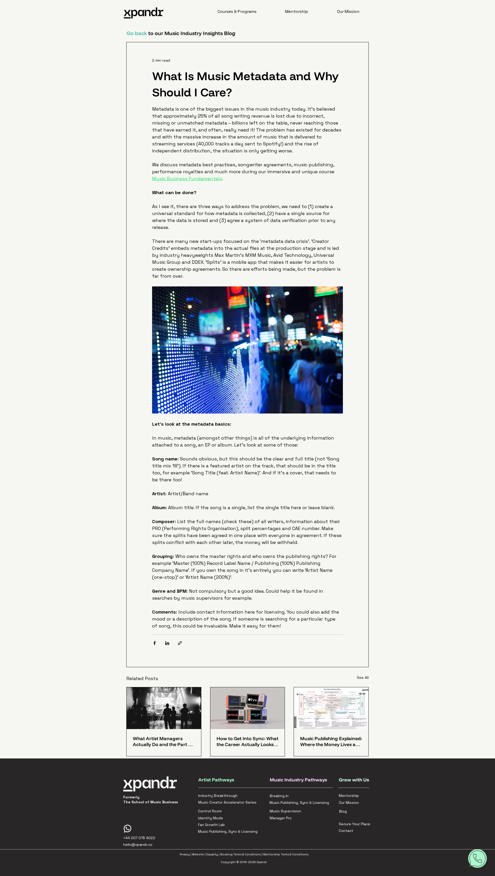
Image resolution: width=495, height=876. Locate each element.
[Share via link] (179, 643)
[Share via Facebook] (154, 643)
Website (198, 854)
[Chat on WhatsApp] (477, 858)
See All (363, 677)
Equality (212, 854)
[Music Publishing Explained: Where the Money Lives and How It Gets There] (331, 708)
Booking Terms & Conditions (240, 854)
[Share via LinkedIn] (167, 643)
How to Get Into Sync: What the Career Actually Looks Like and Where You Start (247, 741)
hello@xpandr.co (137, 844)
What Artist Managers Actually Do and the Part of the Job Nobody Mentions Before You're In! (163, 741)
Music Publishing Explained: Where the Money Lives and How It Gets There (331, 741)
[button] (237, 11)
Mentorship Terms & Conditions (285, 854)
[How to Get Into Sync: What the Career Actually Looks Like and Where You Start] (247, 708)
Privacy (185, 854)
